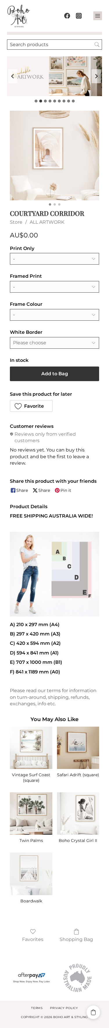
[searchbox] (54, 44)
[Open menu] (97, 15)
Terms (37, 1008)
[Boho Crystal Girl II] (78, 813)
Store (16, 222)
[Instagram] (79, 16)
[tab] (36, 101)
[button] (31, 406)
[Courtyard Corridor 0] (54, 155)
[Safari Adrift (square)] (78, 748)
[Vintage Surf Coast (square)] (31, 748)
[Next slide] (96, 76)
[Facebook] (67, 16)
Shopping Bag (76, 939)
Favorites (32, 939)
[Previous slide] (12, 76)
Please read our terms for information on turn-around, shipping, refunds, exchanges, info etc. (53, 697)
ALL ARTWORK (47, 222)
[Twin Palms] (31, 813)
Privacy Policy (64, 1008)
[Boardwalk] (31, 873)
